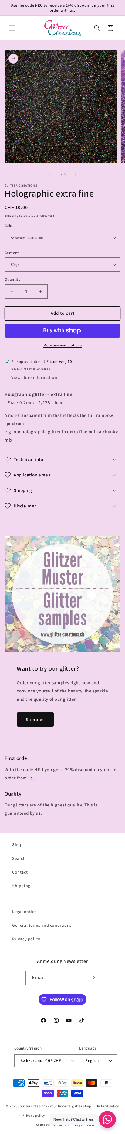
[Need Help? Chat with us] (107, 1119)
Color (9, 225)
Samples (35, 719)
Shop (17, 844)
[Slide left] (49, 174)
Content (12, 252)
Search (19, 858)
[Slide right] (76, 174)
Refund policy (108, 1106)
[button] (12, 28)
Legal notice (24, 911)
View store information (34, 377)
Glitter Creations (33, 1106)
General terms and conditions (42, 925)
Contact (20, 872)
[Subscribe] (93, 978)
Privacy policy (26, 939)
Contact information (52, 1124)
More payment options (62, 345)
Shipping (12, 216)
